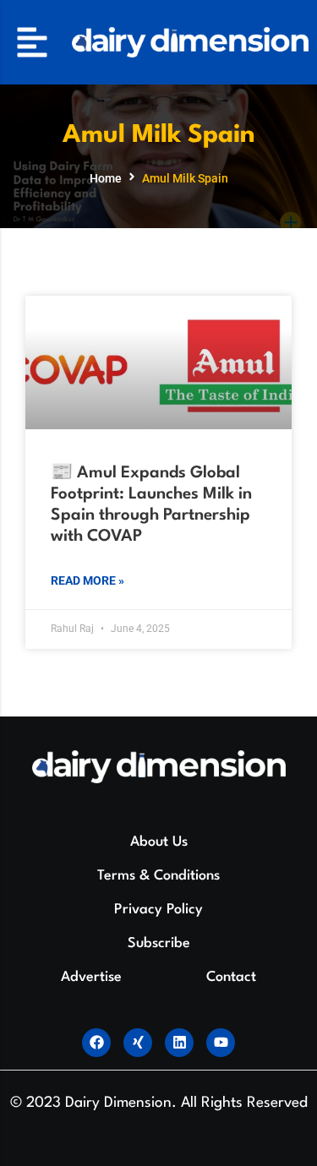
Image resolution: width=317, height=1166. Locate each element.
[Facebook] (96, 1042)
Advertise (91, 977)
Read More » (87, 580)
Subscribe (159, 943)
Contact (231, 977)
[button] (32, 42)
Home (106, 178)
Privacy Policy (158, 909)
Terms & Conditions (158, 876)
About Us (159, 842)
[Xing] (137, 1042)
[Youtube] (220, 1042)
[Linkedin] (179, 1042)
